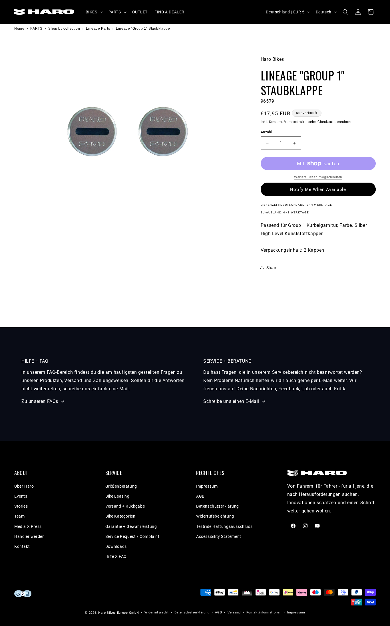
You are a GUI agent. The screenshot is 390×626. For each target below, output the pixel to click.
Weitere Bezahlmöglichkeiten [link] (318, 177)
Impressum (207, 486)
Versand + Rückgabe (125, 506)
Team (19, 516)
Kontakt (22, 546)
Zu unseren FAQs (39, 401)
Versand (291, 122)
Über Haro (24, 486)
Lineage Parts (98, 29)
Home (19, 29)
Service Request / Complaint (132, 536)
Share (272, 267)
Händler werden (29, 536)
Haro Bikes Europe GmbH (118, 613)
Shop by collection (64, 29)
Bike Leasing (117, 496)
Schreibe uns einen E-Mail (231, 401)
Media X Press (28, 526)
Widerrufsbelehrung (215, 516)
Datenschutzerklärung (217, 506)
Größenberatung (121, 486)
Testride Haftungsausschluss (224, 526)
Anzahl (266, 132)
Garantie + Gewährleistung (131, 526)
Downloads (116, 546)
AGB (200, 496)
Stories (21, 506)
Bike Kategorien (120, 516)
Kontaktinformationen (264, 612)
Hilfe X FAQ (116, 556)
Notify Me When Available (318, 189)
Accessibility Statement (218, 536)
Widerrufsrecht (156, 612)
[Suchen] (345, 12)
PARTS (36, 29)
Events (20, 496)
